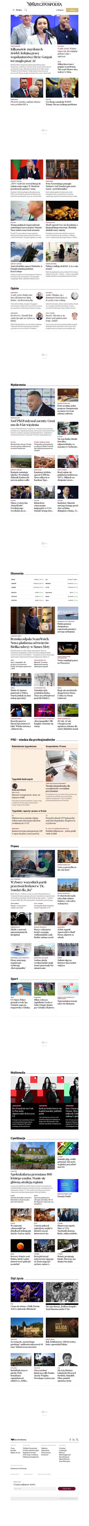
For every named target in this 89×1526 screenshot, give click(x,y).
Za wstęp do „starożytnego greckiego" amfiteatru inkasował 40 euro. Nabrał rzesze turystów (27, 1428)
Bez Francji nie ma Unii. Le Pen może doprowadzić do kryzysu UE (23, 1196)
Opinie (15, 288)
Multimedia (18, 1156)
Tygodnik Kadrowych (22, 809)
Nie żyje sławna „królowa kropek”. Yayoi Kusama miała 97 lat (61, 1391)
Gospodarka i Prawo (56, 777)
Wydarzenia (18, 385)
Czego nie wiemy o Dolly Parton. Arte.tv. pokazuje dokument (25, 1391)
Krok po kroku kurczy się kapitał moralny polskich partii (52, 1195)
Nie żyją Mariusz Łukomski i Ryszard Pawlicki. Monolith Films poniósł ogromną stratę (67, 1459)
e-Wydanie (59, 10)
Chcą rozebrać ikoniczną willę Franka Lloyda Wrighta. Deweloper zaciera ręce (44, 1458)
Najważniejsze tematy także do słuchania (67, 1086)
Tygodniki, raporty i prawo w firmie (29, 841)
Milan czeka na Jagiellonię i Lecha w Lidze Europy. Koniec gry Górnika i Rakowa (44, 1087)
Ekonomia (17, 573)
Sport (14, 1063)
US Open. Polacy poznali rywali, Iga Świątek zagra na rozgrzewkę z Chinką (20, 1087)
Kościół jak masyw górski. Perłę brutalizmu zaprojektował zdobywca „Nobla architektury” (19, 1459)
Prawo (15, 877)
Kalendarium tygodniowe (24, 777)
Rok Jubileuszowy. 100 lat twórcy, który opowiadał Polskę (61, 1427)
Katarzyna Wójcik (19, 820)
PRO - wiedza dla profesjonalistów (33, 770)
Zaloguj (72, 10)
